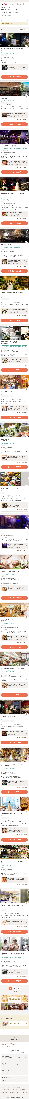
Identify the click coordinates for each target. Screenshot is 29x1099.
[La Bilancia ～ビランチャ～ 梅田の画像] (14, 562)
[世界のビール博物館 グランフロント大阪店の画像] (14, 659)
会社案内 (4, 1087)
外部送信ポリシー (7, 1089)
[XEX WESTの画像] (14, 89)
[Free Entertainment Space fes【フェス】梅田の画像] (14, 184)
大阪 (17, 1044)
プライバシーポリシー (21, 1087)
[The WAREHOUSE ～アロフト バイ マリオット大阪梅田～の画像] (14, 755)
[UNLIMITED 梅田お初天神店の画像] (14, 137)
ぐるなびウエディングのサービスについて (10, 1092)
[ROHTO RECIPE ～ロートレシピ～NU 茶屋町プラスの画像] (14, 610)
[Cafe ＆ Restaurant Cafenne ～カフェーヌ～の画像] (14, 283)
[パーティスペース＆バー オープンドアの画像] (14, 382)
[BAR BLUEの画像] (14, 522)
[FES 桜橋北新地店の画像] (14, 236)
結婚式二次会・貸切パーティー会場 (8, 1044)
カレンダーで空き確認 (15, 76)
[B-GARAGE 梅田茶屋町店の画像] (14, 707)
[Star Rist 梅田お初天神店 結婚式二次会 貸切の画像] (14, 40)
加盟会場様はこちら (16, 1089)
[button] (14, 1057)
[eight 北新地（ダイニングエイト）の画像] (14, 479)
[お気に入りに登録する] (26, 46)
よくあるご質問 (23, 1092)
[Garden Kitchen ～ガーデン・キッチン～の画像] (14, 896)
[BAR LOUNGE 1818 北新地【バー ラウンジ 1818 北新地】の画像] (14, 333)
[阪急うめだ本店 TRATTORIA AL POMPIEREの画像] (14, 430)
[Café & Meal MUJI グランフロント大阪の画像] (14, 804)
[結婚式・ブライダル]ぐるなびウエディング (9, 1043)
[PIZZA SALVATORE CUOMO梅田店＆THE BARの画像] (14, 944)
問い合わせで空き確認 (15, 271)
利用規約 (9, 1087)
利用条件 (14, 1087)
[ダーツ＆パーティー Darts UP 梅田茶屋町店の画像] (14, 852)
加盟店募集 (23, 1089)
